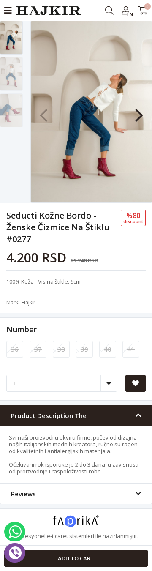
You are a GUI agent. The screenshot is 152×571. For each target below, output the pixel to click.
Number (21, 329)
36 (15, 349)
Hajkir (28, 302)
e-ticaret (57, 536)
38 (61, 349)
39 (84, 349)
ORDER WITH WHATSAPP (14, 531)
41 (131, 349)
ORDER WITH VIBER (14, 553)
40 (107, 349)
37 (38, 349)
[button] (138, 111)
